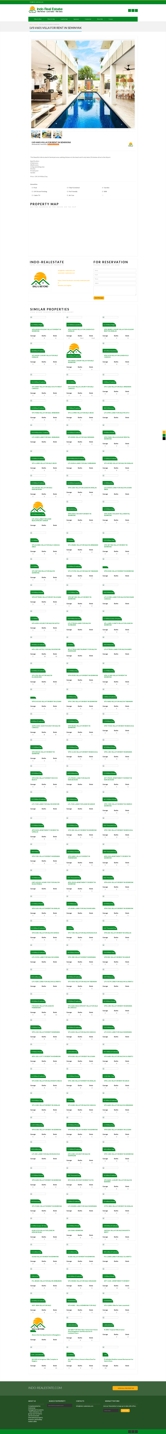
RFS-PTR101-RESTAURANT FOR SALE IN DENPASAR (82, 650)
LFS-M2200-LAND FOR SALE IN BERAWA (82, 1206)
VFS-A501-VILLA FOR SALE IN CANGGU (82, 1032)
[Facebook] (133, 10)
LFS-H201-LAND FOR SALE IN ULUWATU (46, 981)
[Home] (45, 10)
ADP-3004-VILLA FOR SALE (41, 1305)
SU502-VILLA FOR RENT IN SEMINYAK (45, 1256)
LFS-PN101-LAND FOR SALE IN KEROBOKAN (79, 779)
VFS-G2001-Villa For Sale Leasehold (116, 1305)
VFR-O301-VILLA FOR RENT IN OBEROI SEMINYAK (118, 805)
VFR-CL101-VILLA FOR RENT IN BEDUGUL (83, 752)
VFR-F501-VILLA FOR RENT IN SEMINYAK (118, 908)
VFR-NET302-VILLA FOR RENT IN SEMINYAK (115, 546)
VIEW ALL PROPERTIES (125, 1388)
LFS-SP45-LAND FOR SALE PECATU (116, 413)
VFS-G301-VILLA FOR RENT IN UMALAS (46, 1105)
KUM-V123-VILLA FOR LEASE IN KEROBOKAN (43, 1231)
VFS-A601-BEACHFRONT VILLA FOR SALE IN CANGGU (83, 1006)
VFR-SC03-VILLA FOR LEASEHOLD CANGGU (116, 356)
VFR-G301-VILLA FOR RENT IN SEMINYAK (119, 1154)
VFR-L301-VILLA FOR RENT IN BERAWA (118, 752)
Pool (35, 187)
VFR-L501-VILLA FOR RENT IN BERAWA (46, 1032)
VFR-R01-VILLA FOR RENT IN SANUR (117, 957)
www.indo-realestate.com (66, 273)
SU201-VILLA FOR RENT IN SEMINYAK (81, 1256)
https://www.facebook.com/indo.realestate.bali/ (74, 280)
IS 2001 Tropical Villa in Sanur (114, 1330)
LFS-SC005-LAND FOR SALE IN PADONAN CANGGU (119, 598)
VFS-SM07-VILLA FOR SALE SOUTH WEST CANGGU (47, 387)
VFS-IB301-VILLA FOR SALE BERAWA (81, 437)
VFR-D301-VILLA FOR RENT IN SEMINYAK (46, 1129)
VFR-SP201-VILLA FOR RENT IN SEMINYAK (83, 675)
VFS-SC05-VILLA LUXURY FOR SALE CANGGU (80, 387)
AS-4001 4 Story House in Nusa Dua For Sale (82, 1360)
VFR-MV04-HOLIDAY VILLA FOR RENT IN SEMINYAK (46, 330)
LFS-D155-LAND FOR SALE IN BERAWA (118, 1032)
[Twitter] (129, 10)
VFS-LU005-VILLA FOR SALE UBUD (44, 463)
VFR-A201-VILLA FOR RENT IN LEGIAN (117, 1129)
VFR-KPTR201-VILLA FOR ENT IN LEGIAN (46, 597)
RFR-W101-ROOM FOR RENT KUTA (80, 1180)
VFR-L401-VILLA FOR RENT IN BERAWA (118, 1006)
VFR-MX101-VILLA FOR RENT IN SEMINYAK (43, 753)
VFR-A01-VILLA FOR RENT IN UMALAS (117, 933)
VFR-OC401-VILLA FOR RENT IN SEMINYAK (115, 676)
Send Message (99, 298)
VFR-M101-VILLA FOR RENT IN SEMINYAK (83, 1129)
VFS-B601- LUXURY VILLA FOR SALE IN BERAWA (118, 1181)
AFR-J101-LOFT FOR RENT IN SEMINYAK (46, 1056)
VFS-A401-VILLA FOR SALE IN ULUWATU (118, 1056)
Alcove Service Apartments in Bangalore (46, 1335)
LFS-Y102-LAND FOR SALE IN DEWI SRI (45, 804)
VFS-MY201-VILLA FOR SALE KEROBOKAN (42, 488)
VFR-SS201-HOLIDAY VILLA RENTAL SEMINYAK (117, 514)
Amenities (33, 184)
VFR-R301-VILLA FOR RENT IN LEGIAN (81, 1056)
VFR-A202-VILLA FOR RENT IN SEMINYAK (46, 1180)
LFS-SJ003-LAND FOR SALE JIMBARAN (45, 437)
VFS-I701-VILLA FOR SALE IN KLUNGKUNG (42, 676)
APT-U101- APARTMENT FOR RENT (116, 1281)
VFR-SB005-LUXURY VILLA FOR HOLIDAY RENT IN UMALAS (119, 330)
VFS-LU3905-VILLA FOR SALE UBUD (81, 413)
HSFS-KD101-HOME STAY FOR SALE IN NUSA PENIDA (46, 883)
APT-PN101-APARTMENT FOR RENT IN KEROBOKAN (118, 779)
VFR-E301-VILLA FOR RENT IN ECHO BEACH (45, 779)
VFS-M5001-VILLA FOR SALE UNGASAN (82, 1281)
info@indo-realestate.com (66, 270)
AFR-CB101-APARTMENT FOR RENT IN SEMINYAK (82, 883)
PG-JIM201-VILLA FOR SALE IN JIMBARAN (47, 1281)
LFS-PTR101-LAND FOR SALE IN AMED (118, 649)
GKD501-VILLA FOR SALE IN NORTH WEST (117, 1231)
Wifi (105, 191)
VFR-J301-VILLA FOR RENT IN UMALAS (82, 1081)
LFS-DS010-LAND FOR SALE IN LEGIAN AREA (118, 488)
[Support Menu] (164, 432)
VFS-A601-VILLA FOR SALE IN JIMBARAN (118, 1105)
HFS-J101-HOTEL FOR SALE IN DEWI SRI (46, 649)
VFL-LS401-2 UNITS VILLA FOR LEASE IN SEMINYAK (118, 624)
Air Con (71, 195)
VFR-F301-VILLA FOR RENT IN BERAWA (46, 856)
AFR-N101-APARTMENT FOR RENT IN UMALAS (45, 831)
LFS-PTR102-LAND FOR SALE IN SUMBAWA (79, 624)
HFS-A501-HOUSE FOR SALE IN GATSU (45, 623)
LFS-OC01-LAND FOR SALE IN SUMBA (45, 957)
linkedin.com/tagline (64, 285)
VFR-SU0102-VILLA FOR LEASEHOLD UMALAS (81, 330)
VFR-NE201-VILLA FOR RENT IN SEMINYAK (79, 726)
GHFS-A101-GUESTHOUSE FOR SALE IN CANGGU (46, 726)
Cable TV (37, 195)
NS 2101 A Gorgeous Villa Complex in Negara (45, 1360)
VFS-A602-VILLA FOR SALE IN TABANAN (118, 701)
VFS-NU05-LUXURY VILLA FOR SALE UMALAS (45, 356)
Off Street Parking (40, 191)
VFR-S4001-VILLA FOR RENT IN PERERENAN (79, 857)
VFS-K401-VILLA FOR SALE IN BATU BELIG (47, 1081)
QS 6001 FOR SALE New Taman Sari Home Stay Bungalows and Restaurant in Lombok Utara (83, 1331)
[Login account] (164, 438)
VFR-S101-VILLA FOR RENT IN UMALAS (46, 908)
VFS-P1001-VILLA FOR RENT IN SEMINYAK (47, 1206)
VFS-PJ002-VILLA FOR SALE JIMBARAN (45, 413)
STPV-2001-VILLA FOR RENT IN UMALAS (118, 1206)
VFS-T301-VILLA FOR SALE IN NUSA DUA (82, 933)
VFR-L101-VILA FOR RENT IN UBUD (116, 1081)
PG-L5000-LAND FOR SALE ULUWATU (117, 1256)
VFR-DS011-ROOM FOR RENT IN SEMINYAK (79, 514)
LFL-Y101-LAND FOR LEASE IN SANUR (81, 804)
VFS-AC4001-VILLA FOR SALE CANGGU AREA (46, 546)
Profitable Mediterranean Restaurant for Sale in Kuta (118, 1360)
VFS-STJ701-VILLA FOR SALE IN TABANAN (83, 571)
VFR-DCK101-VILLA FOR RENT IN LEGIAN (46, 701)
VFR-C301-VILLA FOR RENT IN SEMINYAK (82, 701)
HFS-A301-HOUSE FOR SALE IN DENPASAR (79, 1155)
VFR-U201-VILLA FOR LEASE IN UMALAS (82, 488)
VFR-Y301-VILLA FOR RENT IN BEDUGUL (118, 830)
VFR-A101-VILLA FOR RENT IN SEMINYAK (118, 882)
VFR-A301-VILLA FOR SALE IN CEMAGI (45, 933)
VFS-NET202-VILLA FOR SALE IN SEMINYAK (43, 572)
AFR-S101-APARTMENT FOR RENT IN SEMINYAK (117, 857)
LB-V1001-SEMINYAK (75, 1230)
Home (31, 24)
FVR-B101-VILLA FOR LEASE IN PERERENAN (43, 1006)
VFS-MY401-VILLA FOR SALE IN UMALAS (118, 463)
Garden (106, 187)
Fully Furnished (74, 187)
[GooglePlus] (136, 10)
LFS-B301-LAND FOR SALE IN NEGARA (81, 908)
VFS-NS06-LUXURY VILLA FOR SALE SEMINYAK (81, 361)
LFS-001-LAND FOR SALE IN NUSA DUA (46, 1154)
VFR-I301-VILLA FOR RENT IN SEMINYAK (82, 830)
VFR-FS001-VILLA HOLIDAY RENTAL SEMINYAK (117, 438)
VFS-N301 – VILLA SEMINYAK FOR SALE (82, 1305)
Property (36, 24)
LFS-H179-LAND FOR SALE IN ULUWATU (118, 981)
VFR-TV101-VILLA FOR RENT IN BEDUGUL (119, 726)
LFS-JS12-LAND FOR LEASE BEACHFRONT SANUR (41, 519)
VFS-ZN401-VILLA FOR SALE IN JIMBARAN (83, 545)
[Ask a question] (164, 435)
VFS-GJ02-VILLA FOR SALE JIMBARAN (117, 387)
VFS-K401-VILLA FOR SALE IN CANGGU (82, 1105)
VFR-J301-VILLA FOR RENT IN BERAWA (82, 957)
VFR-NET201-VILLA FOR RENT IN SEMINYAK (79, 598)
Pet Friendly (73, 191)
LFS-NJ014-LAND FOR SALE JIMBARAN (82, 463)
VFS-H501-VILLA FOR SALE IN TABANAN (82, 981)
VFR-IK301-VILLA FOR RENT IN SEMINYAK (119, 571)
